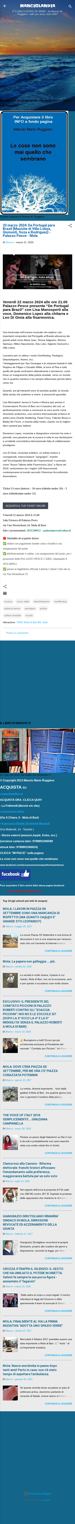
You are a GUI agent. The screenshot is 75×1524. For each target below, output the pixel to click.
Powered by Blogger (39, 1493)
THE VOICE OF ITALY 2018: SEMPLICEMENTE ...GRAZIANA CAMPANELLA (25, 1119)
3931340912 (34, 530)
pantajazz (30, 608)
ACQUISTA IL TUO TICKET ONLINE (25, 505)
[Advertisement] (37, 58)
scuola (29, 615)
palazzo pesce (12, 608)
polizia (43, 608)
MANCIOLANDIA (37, 6)
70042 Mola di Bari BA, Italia (32, 622)
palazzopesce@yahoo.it (57, 530)
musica (8, 601)
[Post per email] (5, 594)
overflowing (60, 601)
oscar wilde (23, 601)
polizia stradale (12, 615)
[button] (70, 226)
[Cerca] (70, 7)
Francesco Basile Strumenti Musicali (26, 823)
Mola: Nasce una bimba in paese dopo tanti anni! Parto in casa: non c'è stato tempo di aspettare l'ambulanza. (30, 1370)
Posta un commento (17, 632)
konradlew (46, 1500)
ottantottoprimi (42, 601)
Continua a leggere (58, 950)
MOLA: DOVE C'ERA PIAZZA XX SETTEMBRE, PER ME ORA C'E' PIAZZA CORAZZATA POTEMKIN (30, 1071)
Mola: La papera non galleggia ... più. (29, 961)
